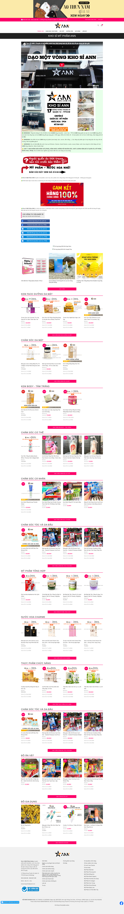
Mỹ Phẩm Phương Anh (90, 872)
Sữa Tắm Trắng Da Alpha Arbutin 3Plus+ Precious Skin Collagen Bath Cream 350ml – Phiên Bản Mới (30, 457)
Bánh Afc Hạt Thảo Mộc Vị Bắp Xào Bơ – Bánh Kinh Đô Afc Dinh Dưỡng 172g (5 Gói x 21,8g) (30, 780)
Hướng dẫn (69, 31)
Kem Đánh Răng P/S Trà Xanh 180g (72, 502)
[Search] (98, 25)
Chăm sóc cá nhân (33, 478)
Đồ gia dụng (29, 801)
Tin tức (44, 885)
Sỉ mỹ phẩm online (64, 905)
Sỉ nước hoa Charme (89, 865)
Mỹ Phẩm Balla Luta (89, 887)
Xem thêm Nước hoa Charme (62, 658)
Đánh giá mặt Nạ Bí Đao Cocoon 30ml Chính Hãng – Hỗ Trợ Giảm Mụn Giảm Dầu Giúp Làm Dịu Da (51, 365)
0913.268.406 (34, 19)
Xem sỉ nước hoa (38, 146)
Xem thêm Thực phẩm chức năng (62, 704)
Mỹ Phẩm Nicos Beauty (90, 885)
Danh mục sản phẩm (51, 31)
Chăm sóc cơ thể (32, 432)
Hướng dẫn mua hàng (68, 861)
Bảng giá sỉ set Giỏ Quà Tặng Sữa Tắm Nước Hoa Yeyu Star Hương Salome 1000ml (92, 457)
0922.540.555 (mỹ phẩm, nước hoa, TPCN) (37, 236)
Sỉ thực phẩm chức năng (90, 863)
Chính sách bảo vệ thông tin (49, 881)
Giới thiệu (44, 861)
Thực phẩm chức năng (36, 663)
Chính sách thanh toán (48, 878)
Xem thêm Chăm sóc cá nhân (62, 519)
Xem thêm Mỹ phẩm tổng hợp (62, 612)
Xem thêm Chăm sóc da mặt (62, 381)
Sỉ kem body (87, 867)
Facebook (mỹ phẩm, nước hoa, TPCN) (36, 224)
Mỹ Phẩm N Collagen (89, 880)
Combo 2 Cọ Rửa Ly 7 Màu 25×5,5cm (72, 825)
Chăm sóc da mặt (32, 340)
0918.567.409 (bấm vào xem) (11, 902)
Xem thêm (62, 289)
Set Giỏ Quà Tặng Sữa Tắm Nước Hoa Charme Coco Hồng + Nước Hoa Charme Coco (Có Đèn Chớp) (51, 457)
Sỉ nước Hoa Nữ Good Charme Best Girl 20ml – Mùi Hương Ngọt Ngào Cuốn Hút (72, 642)
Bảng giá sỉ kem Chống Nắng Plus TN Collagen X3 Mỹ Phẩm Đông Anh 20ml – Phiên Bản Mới (30, 365)
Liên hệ (84, 31)
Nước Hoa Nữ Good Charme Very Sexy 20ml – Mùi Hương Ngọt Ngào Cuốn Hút (51, 642)
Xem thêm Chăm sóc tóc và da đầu (62, 565)
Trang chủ (40, 31)
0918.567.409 (26, 19)
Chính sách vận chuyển (48, 871)
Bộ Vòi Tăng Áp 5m (26, 825)
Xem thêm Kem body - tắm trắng (62, 427)
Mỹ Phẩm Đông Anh (89, 874)
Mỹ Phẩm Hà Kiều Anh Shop (91, 878)
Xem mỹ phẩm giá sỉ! (32, 141)
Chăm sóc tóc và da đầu (37, 525)
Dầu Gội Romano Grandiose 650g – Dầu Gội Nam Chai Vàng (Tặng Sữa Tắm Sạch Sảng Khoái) (93, 550)
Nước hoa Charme (33, 617)
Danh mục (100, 19)
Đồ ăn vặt (27, 755)
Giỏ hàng (77, 31)
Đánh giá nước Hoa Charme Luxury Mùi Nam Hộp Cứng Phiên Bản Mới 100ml (30, 642)
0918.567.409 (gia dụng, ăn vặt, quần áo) (37, 228)
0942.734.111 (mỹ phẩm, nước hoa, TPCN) (37, 240)
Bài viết (62, 31)
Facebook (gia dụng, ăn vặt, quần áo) (37, 220)
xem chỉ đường (30, 875)
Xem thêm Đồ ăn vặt (62, 796)
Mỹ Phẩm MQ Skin (89, 869)
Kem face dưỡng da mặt (37, 294)
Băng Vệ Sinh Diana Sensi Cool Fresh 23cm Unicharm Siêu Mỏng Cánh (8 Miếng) (93, 504)
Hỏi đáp (65, 863)
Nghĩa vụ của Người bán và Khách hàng (51, 864)
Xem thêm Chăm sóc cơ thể (62, 473)
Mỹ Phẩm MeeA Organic (90, 876)
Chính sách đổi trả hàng (48, 868)
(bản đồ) (65, 19)
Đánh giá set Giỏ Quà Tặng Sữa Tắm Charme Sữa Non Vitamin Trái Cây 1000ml (72, 457)
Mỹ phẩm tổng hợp (33, 571)
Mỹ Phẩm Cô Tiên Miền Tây (91, 889)
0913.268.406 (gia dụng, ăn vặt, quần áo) (37, 232)
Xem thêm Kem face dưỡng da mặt (62, 335)
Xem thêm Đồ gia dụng (62, 842)
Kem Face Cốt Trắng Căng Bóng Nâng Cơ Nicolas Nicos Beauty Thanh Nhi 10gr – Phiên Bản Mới (51, 319)
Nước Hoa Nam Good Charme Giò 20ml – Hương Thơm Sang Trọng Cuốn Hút (92, 642)
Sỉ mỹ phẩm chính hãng (90, 19)
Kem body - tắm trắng (35, 386)
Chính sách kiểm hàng (48, 866)
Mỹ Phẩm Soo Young (89, 883)
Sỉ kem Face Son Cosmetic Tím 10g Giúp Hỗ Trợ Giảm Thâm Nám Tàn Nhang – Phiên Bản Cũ (30, 319)
